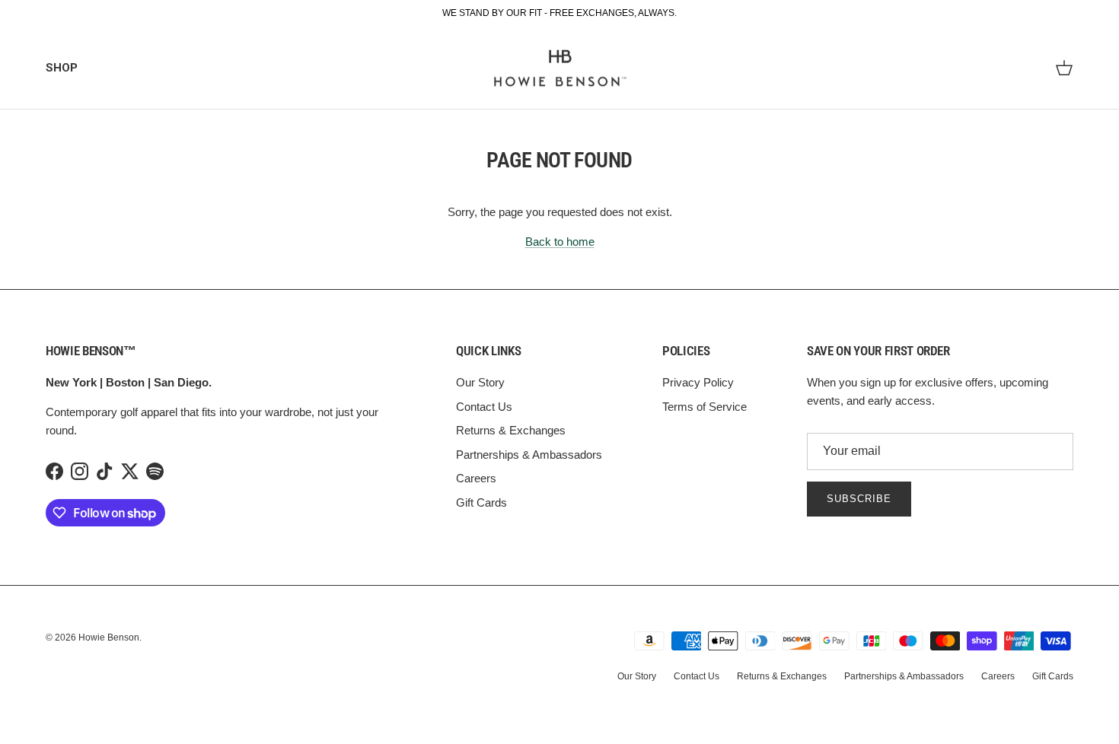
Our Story (480, 382)
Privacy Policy (698, 382)
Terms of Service (704, 406)
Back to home (560, 241)
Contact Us (484, 406)
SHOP (62, 68)
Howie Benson (108, 637)
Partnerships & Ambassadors (529, 454)
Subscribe (859, 498)
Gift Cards (481, 502)
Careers (476, 478)
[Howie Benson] (559, 68)
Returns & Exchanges (511, 430)
